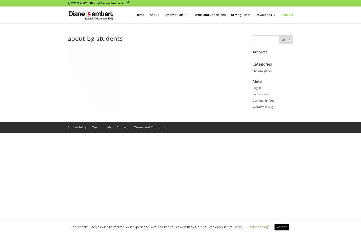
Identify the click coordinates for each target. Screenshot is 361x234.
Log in (257, 88)
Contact (287, 15)
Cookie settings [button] (258, 227)
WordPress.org (263, 107)
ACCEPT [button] (282, 227)
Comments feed (264, 100)
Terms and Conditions (209, 15)
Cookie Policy (77, 127)
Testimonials (173, 15)
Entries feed (261, 94)
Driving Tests (240, 15)
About (154, 15)
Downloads (264, 15)
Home (140, 15)
